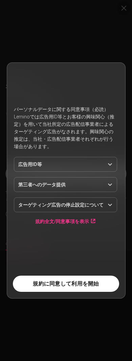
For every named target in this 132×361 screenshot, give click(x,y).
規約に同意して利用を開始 (66, 283)
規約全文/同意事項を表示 (62, 221)
